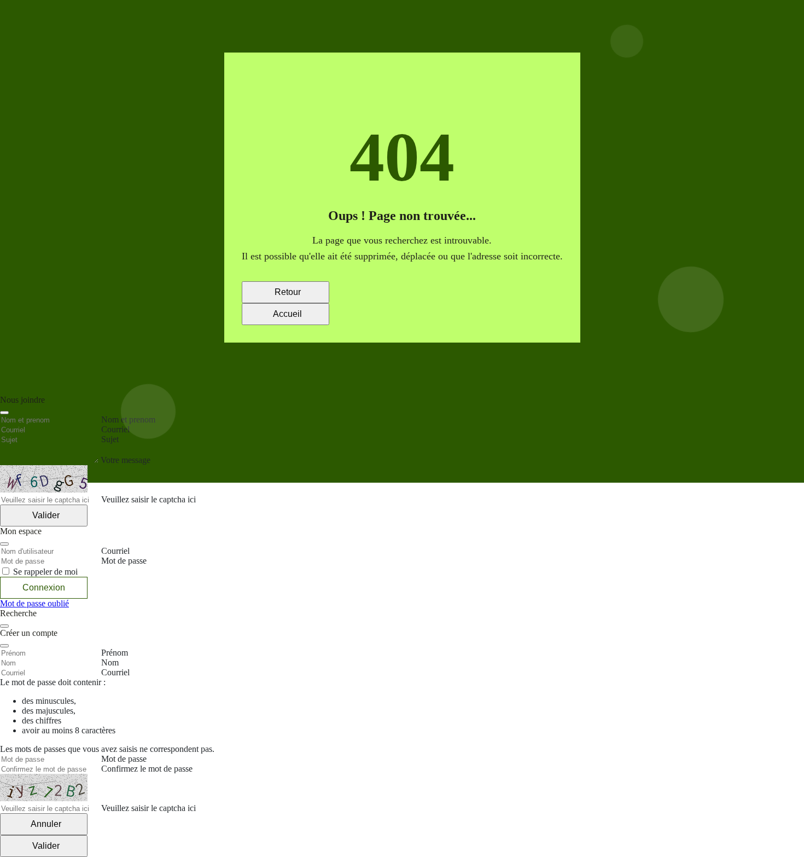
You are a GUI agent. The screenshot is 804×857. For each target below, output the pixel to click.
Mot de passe (124, 758)
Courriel (115, 672)
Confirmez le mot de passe (147, 768)
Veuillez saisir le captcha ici (148, 808)
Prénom (114, 652)
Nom (110, 662)
